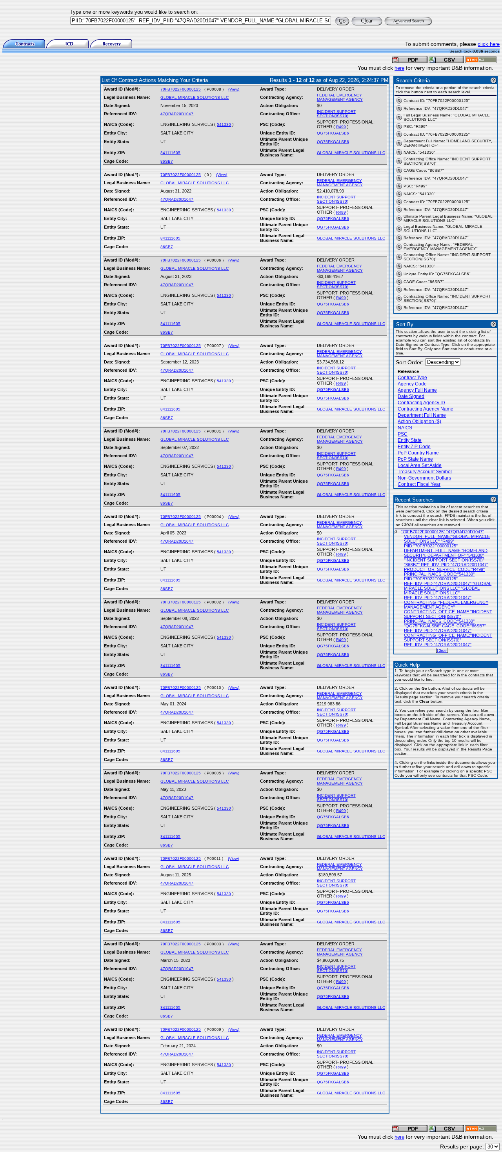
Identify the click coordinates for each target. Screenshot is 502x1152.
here (399, 68)
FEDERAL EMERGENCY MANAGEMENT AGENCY (340, 97)
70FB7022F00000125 (180, 89)
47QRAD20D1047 (176, 114)
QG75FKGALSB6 (333, 133)
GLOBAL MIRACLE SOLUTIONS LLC (194, 97)
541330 (224, 124)
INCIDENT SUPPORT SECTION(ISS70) (336, 113)
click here (489, 44)
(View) (233, 89)
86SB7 (166, 161)
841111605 (170, 153)
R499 (341, 127)
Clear (442, 650)
